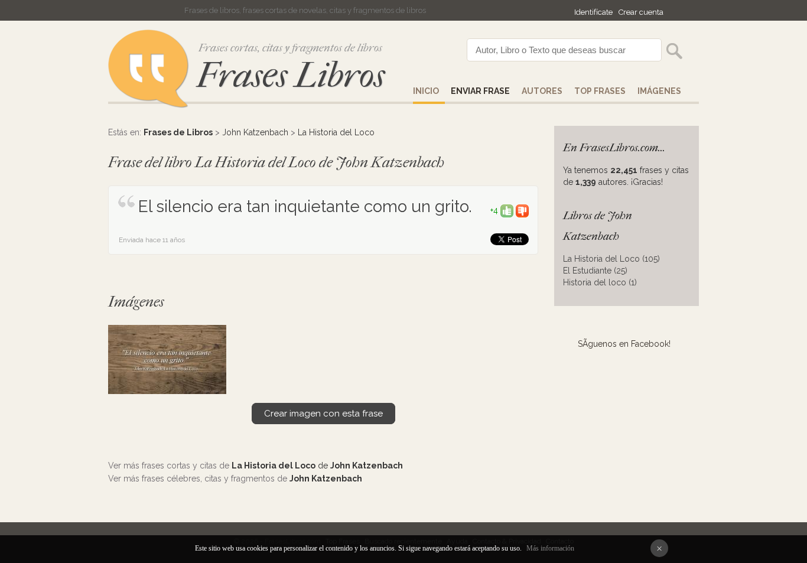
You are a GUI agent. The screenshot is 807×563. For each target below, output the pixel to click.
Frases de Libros (178, 132)
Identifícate (593, 12)
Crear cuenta (641, 12)
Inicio (426, 91)
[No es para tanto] (522, 210)
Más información (550, 548)
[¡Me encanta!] (506, 210)
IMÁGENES (659, 91)
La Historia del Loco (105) (611, 258)
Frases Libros (291, 75)
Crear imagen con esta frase (323, 413)
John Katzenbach (255, 132)
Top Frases (600, 91)
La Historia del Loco (336, 132)
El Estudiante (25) (595, 270)
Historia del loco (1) (600, 282)
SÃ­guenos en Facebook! (624, 344)
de (317, 465)
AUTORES (542, 91)
